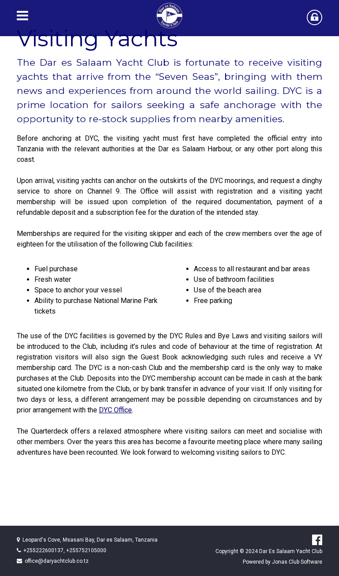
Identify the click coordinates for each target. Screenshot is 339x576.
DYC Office (115, 410)
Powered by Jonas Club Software (282, 562)
